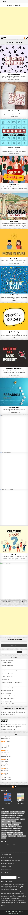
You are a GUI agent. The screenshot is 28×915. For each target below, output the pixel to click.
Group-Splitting (5, 693)
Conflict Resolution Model (7, 848)
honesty (18, 823)
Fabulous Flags (5, 851)
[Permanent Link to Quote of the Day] (14, 316)
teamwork (19, 836)
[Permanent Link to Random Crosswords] (14, 132)
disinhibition (4, 819)
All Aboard (4, 747)
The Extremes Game (6, 854)
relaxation (15, 834)
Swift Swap (4, 765)
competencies (13, 815)
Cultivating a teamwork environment (10, 860)
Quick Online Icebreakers (7, 863)
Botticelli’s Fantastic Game (7, 872)
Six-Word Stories (5, 743)
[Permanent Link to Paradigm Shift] (14, 392)
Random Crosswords (14, 148)
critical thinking (11, 817)
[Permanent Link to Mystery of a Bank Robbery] (14, 353)
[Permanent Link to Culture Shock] (14, 539)
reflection (9, 834)
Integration (16, 825)
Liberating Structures (6, 698)
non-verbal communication (7, 832)
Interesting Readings (6, 695)
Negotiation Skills (6, 673)
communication (5, 815)
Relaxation (4, 679)
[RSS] (24, 38)
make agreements (16, 828)
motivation (11, 830)
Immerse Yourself (5, 738)
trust (24, 836)
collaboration (21, 813)
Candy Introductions (6, 869)
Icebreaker (5, 668)
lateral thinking (12, 826)
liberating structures (7, 828)
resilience (21, 834)
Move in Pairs (14, 258)
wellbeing (4, 838)
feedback (13, 821)
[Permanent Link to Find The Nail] (14, 280)
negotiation (17, 830)
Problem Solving (6, 676)
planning (4, 834)
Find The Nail (14, 295)
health (13, 823)
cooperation (19, 815)
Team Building (5, 685)
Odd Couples (4, 770)
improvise (10, 825)
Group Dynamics (14, 5)
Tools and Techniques (6, 703)
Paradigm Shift (14, 407)
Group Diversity (14, 184)
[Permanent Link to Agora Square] (14, 206)
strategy (14, 836)
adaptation (22, 812)
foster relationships (6, 823)
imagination (4, 825)
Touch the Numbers (14, 74)
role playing (4, 836)
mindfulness (4, 830)
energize (8, 821)
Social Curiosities (5, 701)
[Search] (27, 38)
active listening (5, 812)
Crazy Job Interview (6, 857)
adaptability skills (14, 812)
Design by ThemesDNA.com (14, 913)
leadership (19, 826)
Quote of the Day (14, 332)
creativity (4, 817)
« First (10, 601)
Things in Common (6, 779)
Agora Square (14, 221)
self (9, 836)
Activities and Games (6, 660)
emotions (22, 819)
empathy (3, 821)
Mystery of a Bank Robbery (14, 368)
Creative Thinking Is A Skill (8, 845)
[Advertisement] (14, 21)
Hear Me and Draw (6, 756)
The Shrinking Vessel (6, 774)
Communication (6, 662)
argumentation (5, 813)
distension (11, 819)
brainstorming (13, 813)
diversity (17, 819)
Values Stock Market (14, 111)
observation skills (19, 832)
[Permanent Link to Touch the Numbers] (14, 59)
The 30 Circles (5, 752)
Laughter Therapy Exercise (9, 670)
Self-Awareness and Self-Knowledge (11, 682)
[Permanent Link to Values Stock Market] (14, 95)
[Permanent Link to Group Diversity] (14, 169)
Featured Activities (6, 690)
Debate (17, 817)
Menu (4, 1)
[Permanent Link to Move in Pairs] (14, 243)
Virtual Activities (6, 688)
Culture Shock (14, 554)
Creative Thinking (6, 665)
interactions (4, 826)
